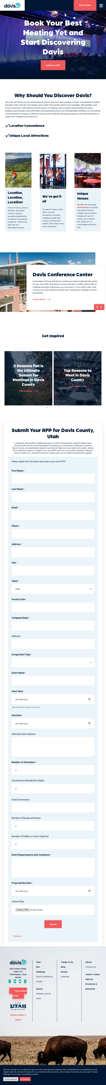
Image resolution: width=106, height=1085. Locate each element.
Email (14, 507)
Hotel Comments (21, 799)
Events (64, 971)
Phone (15, 525)
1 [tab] (47, 407)
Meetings (40, 971)
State (15, 581)
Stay (38, 962)
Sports (39, 988)
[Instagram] (25, 981)
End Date (16, 715)
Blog (63, 967)
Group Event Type (21, 654)
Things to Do (67, 962)
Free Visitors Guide (19, 993)
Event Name (18, 672)
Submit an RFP (53, 65)
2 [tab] (51, 407)
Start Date (17, 691)
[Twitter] (15, 981)
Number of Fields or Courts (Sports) (30, 836)
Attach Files (18, 901)
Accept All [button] (25, 1079)
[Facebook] (9, 981)
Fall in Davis (25, 390)
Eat (38, 967)
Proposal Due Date (21, 883)
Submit (53, 924)
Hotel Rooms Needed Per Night (28, 780)
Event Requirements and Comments (31, 854)
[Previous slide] (96, 307)
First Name (17, 470)
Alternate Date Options (24, 734)
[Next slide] (101, 307)
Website (16, 636)
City (14, 562)
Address (16, 544)
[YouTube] (20, 981)
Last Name (17, 489)
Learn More (39, 299)
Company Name (20, 617)
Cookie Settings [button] (11, 1079)
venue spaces (82, 207)
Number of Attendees (23, 762)
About (88, 962)
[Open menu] (101, 5)
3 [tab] (55, 407)
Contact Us (90, 967)
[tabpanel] (28, 378)
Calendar (65, 976)
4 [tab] (59, 407)
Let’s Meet (75, 386)
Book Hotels (85, 5)
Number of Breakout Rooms (26, 818)
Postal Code (18, 599)
